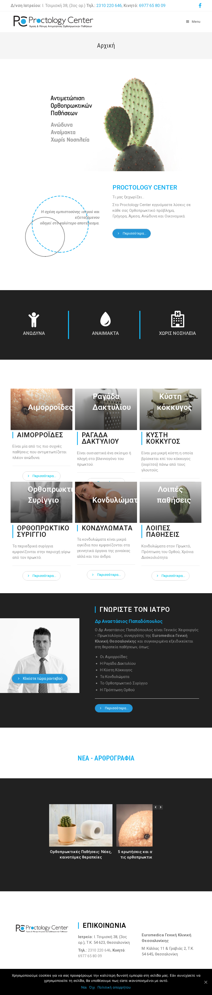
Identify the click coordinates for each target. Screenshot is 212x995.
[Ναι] (205, 982)
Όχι (92, 987)
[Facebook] (199, 5)
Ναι (84, 987)
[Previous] (155, 807)
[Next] (160, 807)
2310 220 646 (109, 5)
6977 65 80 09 (152, 5)
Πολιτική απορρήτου (114, 987)
